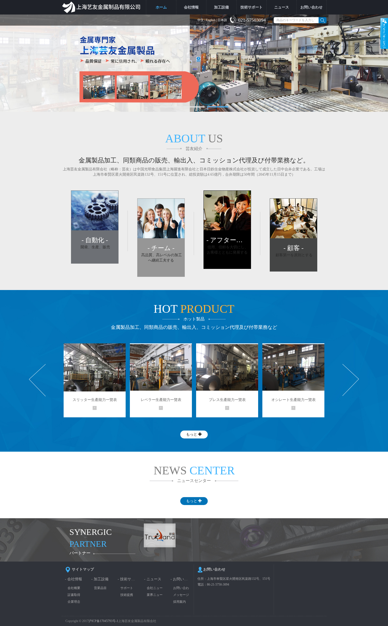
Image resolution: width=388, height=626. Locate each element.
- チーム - (161, 248)
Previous (37, 380)
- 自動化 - (95, 240)
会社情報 (191, 7)
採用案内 (179, 602)
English (210, 20)
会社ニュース (155, 588)
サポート (126, 588)
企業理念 (74, 602)
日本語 (222, 20)
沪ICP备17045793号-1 (103, 621)
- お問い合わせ (180, 579)
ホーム (161, 7)
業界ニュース (155, 595)
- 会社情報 (73, 579)
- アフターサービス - (227, 240)
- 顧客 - (293, 248)
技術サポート (251, 7)
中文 (200, 20)
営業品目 (100, 588)
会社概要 (74, 588)
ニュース (281, 7)
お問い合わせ (311, 7)
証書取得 (74, 595)
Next (350, 380)
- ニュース (152, 579)
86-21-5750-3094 (218, 584)
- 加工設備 (99, 579)
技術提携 (126, 595)
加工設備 (221, 7)
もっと (192, 434)
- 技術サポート (128, 579)
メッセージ (181, 595)
